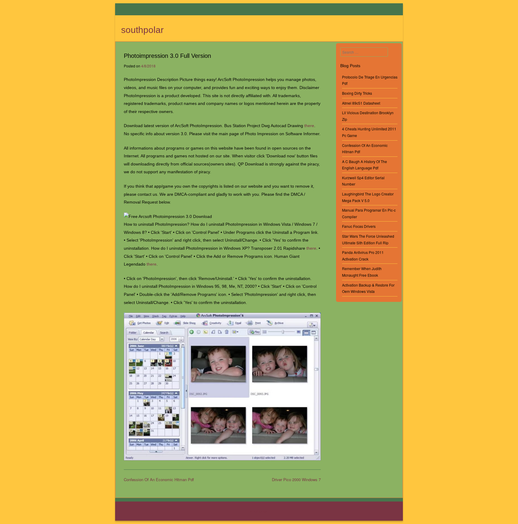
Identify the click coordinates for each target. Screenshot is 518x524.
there (309, 125)
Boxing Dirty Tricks (357, 93)
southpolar (142, 30)
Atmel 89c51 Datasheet (361, 103)
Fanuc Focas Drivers (359, 226)
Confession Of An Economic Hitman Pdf (159, 479)
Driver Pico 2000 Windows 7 (296, 479)
